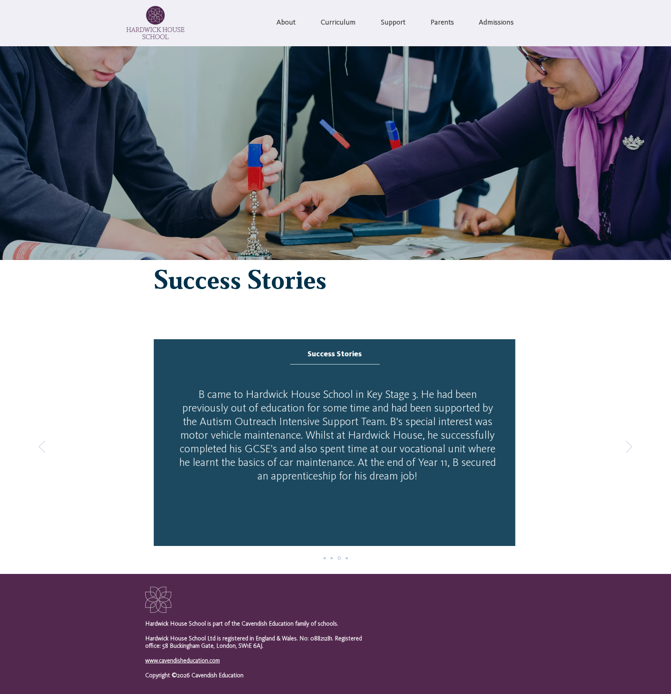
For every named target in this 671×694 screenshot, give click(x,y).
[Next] (629, 447)
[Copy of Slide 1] (331, 558)
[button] (286, 23)
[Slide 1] (324, 558)
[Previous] (42, 447)
